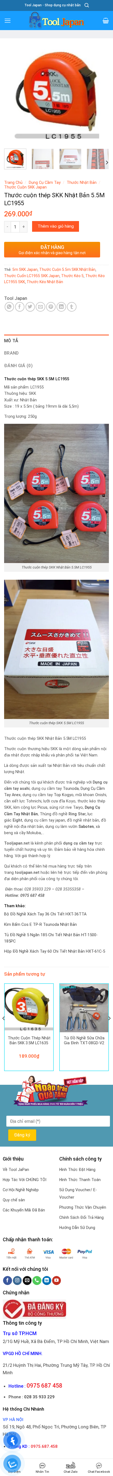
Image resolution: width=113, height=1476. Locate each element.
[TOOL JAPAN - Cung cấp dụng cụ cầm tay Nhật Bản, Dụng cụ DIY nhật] (56, 20)
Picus (42, 807)
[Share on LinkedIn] (61, 307)
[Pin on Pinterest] (51, 307)
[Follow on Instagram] (17, 1280)
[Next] (100, 92)
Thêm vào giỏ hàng (56, 226)
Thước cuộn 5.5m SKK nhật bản (67, 269)
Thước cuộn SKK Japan (25, 187)
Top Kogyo (64, 795)
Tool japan (15, 298)
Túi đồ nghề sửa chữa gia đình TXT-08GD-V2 (84, 1040)
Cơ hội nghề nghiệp (21, 1190)
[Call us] (36, 1280)
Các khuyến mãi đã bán (24, 1210)
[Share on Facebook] (20, 307)
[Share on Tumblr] (72, 307)
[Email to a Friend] (40, 307)
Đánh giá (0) (18, 365)
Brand (11, 353)
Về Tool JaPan (16, 1169)
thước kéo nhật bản (45, 282)
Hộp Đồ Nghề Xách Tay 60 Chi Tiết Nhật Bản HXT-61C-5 (54, 951)
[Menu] (7, 21)
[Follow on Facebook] (7, 1280)
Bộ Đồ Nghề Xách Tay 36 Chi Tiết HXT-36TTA (45, 914)
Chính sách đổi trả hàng (81, 1217)
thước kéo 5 (72, 276)
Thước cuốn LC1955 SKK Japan (32, 276)
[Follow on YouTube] (56, 1280)
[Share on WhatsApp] (9, 307)
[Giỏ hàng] (106, 21)
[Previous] (13, 92)
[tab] (56, 341)
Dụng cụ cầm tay (45, 182)
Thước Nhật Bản (82, 182)
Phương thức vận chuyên (82, 1207)
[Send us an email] (27, 1280)
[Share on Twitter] (30, 307)
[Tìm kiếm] (86, 5)
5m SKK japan (25, 269)
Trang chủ (13, 182)
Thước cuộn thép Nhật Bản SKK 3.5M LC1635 (29, 1040)
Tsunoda (71, 788)
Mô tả (11, 340)
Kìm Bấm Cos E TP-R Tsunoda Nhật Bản (40, 924)
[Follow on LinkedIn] (46, 1280)
